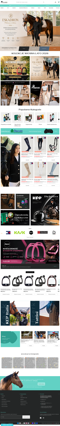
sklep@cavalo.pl (43, 399)
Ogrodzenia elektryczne (17, 125)
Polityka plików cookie (23, 397)
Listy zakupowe (4, 399)
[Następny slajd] (31, 49)
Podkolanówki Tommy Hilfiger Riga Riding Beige (27, 180)
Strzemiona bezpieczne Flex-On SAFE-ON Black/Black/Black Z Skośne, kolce (17, 289)
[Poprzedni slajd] (26, 49)
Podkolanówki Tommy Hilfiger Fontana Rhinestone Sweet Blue (52, 180)
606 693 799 (43, 401)
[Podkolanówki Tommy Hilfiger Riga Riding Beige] (27, 170)
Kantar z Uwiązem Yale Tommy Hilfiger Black (52, 154)
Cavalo (45, 423)
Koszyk (3, 397)
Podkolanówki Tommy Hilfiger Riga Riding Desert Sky (27, 154)
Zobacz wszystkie (30, 237)
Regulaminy (23, 394)
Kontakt (42, 394)
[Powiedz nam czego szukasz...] (44, 2)
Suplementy (29, 124)
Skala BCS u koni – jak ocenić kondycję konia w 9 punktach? (27, 340)
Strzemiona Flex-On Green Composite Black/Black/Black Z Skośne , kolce (6, 289)
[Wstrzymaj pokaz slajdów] (33, 49)
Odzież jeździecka (52, 124)
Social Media (43, 412)
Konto (2, 394)
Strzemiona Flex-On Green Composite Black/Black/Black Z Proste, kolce (28, 289)
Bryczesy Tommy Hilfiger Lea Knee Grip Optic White (40, 180)
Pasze (40, 124)
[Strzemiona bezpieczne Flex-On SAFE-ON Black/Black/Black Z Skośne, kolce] (17, 281)
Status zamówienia (4, 404)
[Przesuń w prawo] (58, 119)
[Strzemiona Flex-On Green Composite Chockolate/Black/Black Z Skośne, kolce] (51, 281)
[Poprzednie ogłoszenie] (1, 5)
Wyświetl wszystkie (30, 272)
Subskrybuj (41, 384)
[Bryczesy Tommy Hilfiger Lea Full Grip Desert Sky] (40, 144)
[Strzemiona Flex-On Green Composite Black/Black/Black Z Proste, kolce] (28, 281)
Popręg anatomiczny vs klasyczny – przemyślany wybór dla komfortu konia (39, 340)
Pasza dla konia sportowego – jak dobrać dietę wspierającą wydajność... (53, 340)
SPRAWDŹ (47, 5)
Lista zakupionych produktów (6, 401)
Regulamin (22, 399)
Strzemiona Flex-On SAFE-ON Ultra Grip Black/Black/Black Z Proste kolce (40, 289)
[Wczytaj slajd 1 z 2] (28, 50)
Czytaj (30, 345)
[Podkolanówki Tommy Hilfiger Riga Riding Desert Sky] (27, 144)
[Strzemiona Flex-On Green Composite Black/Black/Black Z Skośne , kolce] (6, 281)
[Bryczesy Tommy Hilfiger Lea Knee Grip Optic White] (40, 170)
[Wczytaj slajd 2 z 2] (30, 50)
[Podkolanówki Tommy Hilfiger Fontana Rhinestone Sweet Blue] (53, 170)
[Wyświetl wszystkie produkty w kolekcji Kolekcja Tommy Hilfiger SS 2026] (10, 161)
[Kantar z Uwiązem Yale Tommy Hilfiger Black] (53, 144)
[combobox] (30, 2)
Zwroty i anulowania (4, 406)
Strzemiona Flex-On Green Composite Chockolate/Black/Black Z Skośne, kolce (51, 289)
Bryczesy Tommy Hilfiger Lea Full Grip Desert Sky (40, 154)
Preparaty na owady (6, 124)
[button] (58, 2)
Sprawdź (55, 266)
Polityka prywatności (23, 401)
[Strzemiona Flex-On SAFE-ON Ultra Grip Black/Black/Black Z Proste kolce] (40, 281)
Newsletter (3, 412)
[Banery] (6, 232)
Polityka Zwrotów (23, 404)
